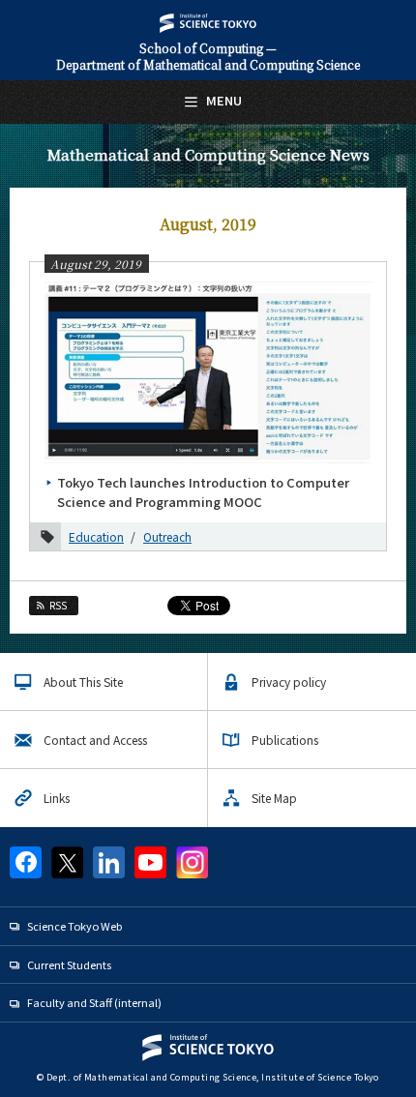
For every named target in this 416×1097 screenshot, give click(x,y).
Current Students (69, 964)
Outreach (167, 536)
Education (96, 536)
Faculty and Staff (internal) (94, 1002)
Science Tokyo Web (74, 926)
